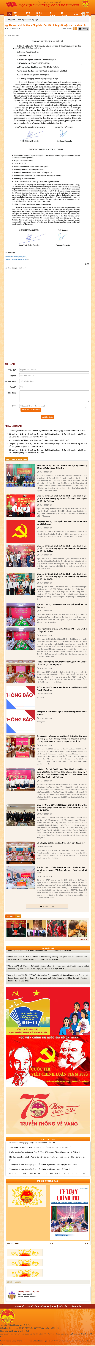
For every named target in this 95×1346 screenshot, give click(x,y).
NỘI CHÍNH (52, 14)
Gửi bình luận (47, 417)
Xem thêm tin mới (47, 906)
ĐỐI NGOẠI (64, 14)
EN (87, 14)
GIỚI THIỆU (16, 14)
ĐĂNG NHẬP (76, 1306)
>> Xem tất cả (82, 939)
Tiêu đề (12, 370)
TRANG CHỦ (19, 1306)
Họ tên (13, 375)
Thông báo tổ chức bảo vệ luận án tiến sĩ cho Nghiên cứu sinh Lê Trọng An (40, 1159)
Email (13, 387)
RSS (54, 1306)
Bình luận (10, 364)
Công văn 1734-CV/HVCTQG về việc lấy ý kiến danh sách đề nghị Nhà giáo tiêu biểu (43, 975)
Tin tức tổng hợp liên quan (16, 459)
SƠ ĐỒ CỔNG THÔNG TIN (38, 1306)
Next (92, 967)
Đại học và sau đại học (28, 19)
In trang (85, 28)
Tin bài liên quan (13, 426)
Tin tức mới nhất (48, 1139)
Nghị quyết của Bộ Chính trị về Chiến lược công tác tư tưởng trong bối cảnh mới (39, 440)
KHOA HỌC (39, 14)
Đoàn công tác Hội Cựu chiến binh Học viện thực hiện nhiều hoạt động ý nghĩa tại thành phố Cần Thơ (47, 430)
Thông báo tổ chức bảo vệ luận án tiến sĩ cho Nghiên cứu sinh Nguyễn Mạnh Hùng (43, 1155)
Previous (5, 967)
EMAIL (75, 14)
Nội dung (12, 392)
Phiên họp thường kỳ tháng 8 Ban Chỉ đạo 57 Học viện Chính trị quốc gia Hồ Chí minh (44, 1142)
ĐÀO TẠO (28, 14)
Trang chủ (10, 19)
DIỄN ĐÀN (63, 1306)
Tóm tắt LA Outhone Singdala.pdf (16, 259)
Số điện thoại (10, 381)
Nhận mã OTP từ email (31, 410)
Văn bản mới (48, 948)
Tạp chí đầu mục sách (48, 1181)
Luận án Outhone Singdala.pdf (15, 256)
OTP (14, 406)
